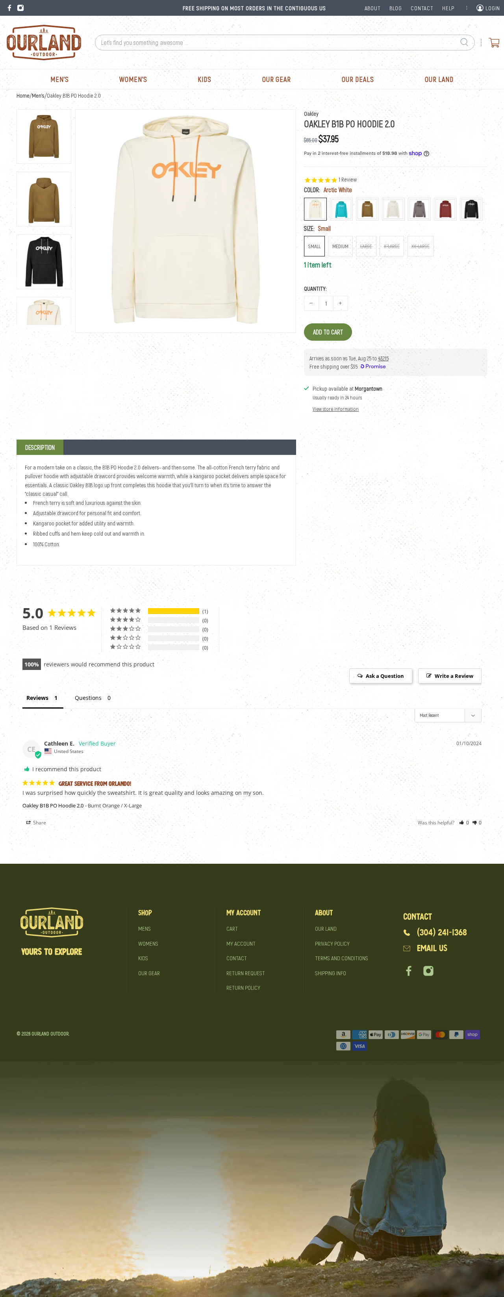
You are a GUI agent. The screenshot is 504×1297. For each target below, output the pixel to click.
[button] (464, 822)
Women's (133, 79)
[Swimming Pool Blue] (341, 209)
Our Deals (358, 79)
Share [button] (39, 822)
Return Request (245, 972)
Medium (340, 246)
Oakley (311, 113)
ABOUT (373, 7)
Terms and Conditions (341, 957)
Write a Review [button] (454, 675)
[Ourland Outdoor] (43, 42)
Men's (59, 79)
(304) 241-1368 (442, 932)
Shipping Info (330, 972)
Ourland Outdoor (50, 1033)
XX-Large (420, 246)
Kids (204, 79)
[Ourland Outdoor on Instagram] (20, 7)
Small (314, 246)
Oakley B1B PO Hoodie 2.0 (52, 805)
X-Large (392, 246)
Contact (236, 957)
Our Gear (276, 79)
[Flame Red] (445, 209)
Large (366, 246)
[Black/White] (471, 209)
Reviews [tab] (37, 697)
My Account (241, 943)
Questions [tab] (88, 697)
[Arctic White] (315, 209)
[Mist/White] (393, 209)
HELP (448, 7)
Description (40, 447)
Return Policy (243, 987)
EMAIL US (432, 948)
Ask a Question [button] (385, 675)
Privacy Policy (332, 943)
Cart (232, 928)
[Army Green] (367, 209)
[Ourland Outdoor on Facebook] (9, 7)
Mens (144, 928)
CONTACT (422, 7)
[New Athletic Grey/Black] (419, 209)
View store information (336, 409)
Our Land (439, 79)
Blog (395, 7)
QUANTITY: (315, 288)
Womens (148, 943)
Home (23, 95)
